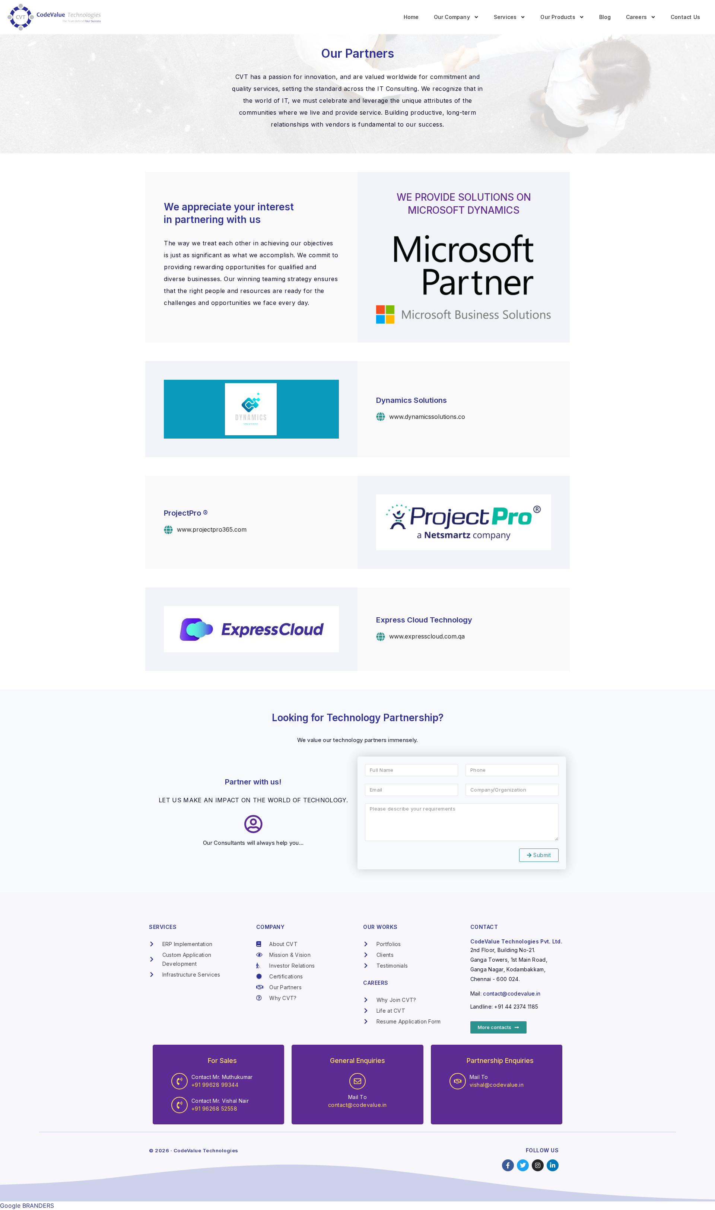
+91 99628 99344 (215, 1085)
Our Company (452, 17)
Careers (636, 17)
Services (505, 17)
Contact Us (685, 17)
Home (411, 17)
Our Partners (357, 53)
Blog (605, 17)
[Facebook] (508, 1165)
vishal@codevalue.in (497, 1085)
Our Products (557, 17)
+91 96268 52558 (214, 1108)
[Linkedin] (553, 1165)
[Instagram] (538, 1165)
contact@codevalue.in (511, 993)
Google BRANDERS (27, 1205)
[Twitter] (523, 1165)
